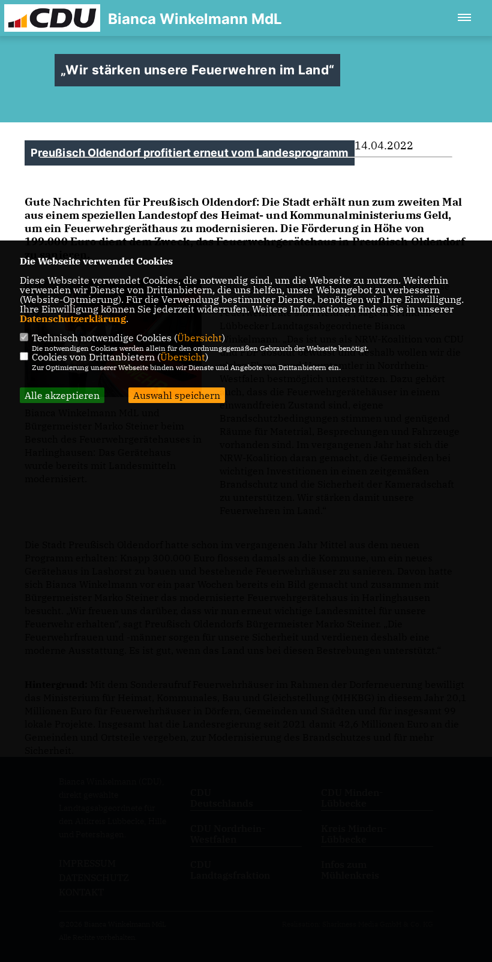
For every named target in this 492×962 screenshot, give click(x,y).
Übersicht (199, 338)
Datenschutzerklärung (73, 318)
